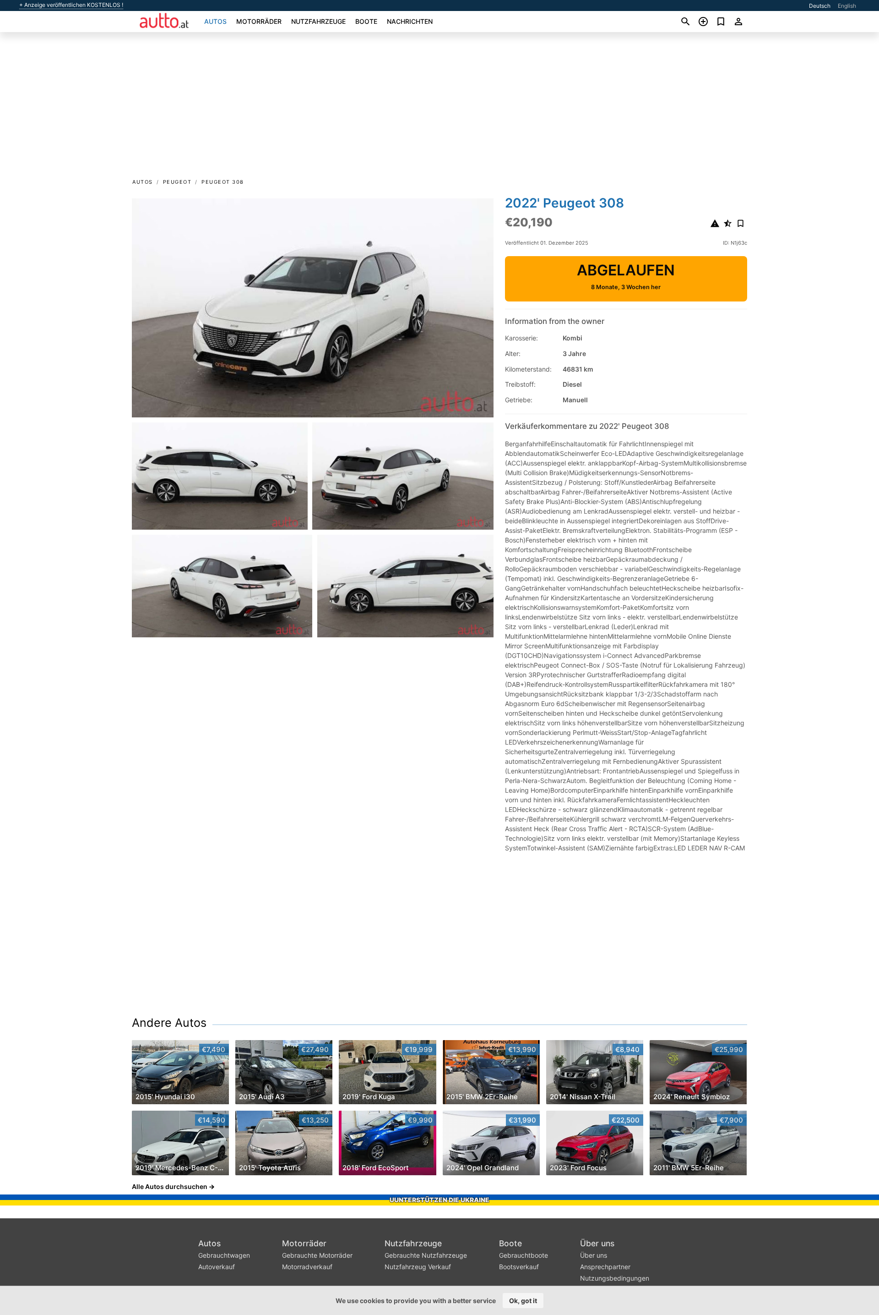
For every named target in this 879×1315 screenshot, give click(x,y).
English (847, 5)
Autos (215, 21)
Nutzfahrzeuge (318, 21)
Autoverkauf (216, 1267)
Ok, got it (523, 1300)
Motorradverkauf (307, 1267)
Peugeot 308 (222, 182)
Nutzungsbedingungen (614, 1278)
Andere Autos (169, 1023)
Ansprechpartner (605, 1267)
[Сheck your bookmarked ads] (721, 21)
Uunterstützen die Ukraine (439, 1200)
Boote (366, 21)
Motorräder (259, 21)
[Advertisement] (439, 108)
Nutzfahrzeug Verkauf (418, 1267)
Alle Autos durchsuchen (169, 1186)
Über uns (597, 1243)
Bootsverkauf (519, 1267)
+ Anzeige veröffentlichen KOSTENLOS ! (71, 5)
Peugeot (177, 182)
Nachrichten (410, 21)
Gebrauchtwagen (224, 1255)
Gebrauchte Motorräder (317, 1255)
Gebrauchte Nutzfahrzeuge (426, 1255)
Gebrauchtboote (523, 1255)
